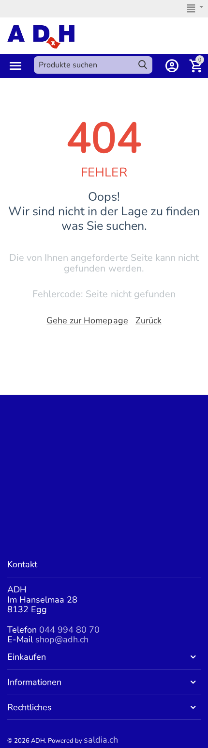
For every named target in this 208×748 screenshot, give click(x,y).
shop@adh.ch (62, 639)
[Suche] (142, 65)
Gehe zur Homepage (87, 320)
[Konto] (172, 66)
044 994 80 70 (69, 630)
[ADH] (40, 36)
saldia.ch (101, 740)
